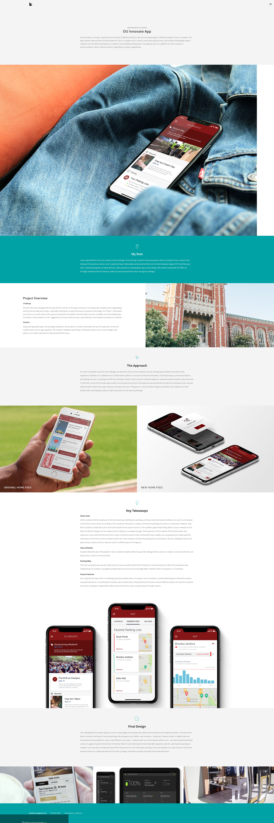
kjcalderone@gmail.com (37, 813)
